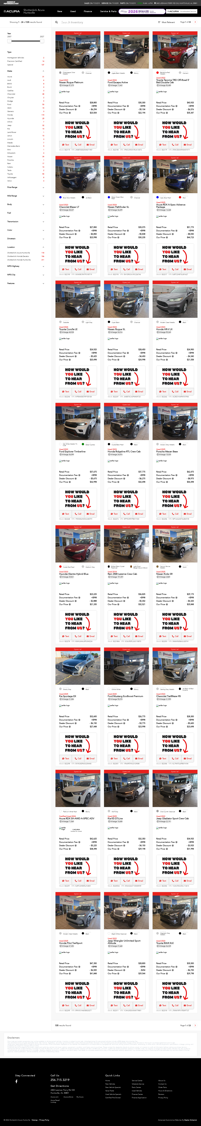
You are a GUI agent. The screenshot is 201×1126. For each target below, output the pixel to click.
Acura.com (54, 1097)
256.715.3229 (110, 3)
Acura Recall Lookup (55, 1101)
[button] (98, 50)
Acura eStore (68, 1097)
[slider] (9, 41)
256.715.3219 (92, 3)
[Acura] (12, 11)
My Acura (80, 1097)
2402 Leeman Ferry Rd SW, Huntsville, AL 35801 (176, 3)
